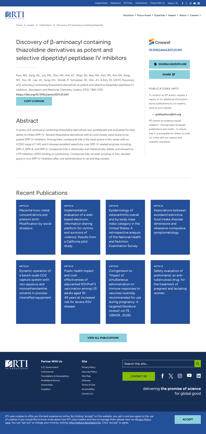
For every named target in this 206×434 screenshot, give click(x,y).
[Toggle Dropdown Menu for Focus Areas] (152, 15)
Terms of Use (88, 385)
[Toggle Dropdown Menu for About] (188, 15)
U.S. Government (49, 367)
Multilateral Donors (50, 380)
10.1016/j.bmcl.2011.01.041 (165, 49)
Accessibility (88, 389)
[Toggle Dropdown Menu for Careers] (200, 15)
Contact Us (87, 394)
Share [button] (167, 74)
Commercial (47, 372)
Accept (192, 419)
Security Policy (89, 372)
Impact (30, 25)
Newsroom (115, 3)
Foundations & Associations (55, 376)
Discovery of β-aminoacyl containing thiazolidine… (81, 25)
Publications (141, 3)
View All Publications (103, 337)
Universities (47, 385)
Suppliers (46, 389)
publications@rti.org (168, 114)
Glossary (86, 380)
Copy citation (34, 101)
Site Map (86, 376)
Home (19, 25)
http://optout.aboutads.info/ (85, 422)
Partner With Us (157, 3)
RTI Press (128, 3)
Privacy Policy (88, 367)
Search (171, 3)
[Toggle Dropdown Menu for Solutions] (135, 15)
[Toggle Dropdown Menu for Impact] (177, 15)
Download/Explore (172, 64)
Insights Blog (101, 3)
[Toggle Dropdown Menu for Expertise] (166, 15)
